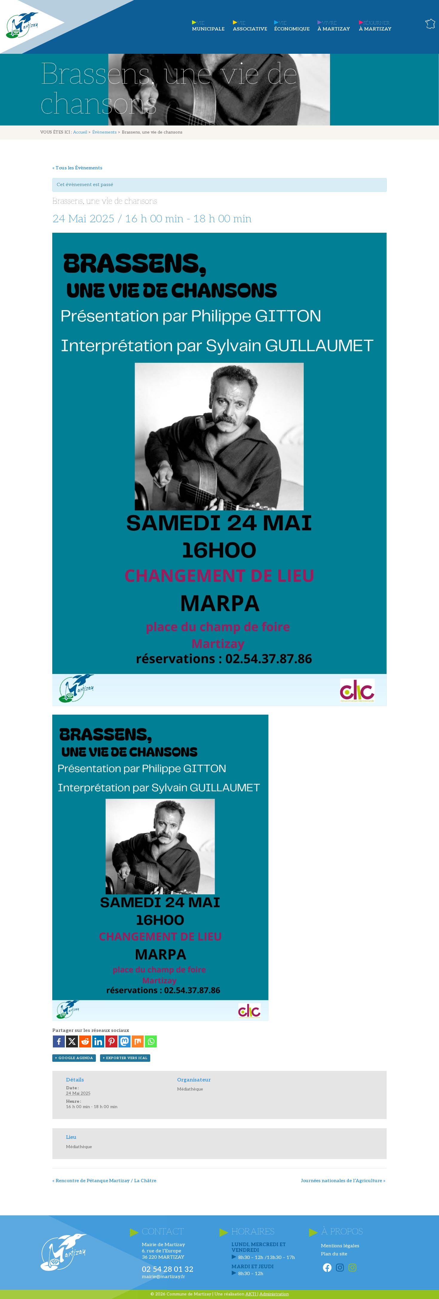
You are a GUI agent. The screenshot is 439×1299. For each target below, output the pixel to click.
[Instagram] (340, 1267)
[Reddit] (85, 1041)
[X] (72, 1041)
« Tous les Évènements (77, 168)
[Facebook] (59, 1041)
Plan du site (334, 1254)
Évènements (104, 132)
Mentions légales (340, 1246)
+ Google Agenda (74, 1058)
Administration (274, 1294)
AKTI (251, 1294)
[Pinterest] (111, 1041)
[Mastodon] (125, 1041)
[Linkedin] (98, 1041)
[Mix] (138, 1041)
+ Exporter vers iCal (125, 1058)
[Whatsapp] (151, 1041)
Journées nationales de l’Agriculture (343, 1180)
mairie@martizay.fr (163, 1277)
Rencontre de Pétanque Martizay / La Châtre (104, 1180)
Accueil (80, 132)
